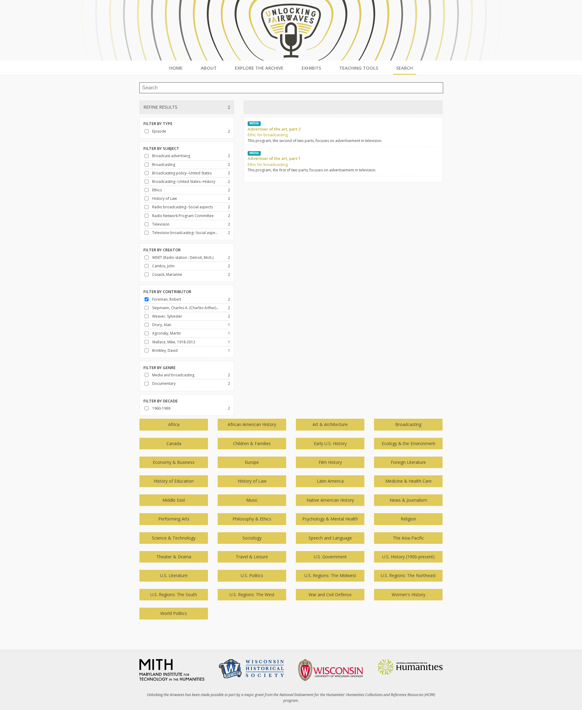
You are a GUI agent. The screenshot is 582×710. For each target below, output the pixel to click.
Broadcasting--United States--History (183, 181)
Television (160, 224)
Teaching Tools (358, 68)
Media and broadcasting (173, 375)
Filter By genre (159, 367)
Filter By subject (161, 148)
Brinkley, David (165, 350)
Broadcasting (163, 164)
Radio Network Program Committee (183, 215)
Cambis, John (163, 266)
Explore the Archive (259, 68)
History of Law (164, 198)
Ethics (157, 190)
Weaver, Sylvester (167, 316)
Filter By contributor (167, 291)
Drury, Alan (161, 324)
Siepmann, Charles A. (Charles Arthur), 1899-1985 (185, 307)
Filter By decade (160, 401)
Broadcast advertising (171, 155)
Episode (159, 131)
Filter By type (157, 123)
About (209, 68)
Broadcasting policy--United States (182, 173)
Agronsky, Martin (166, 333)
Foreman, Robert (166, 299)
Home (175, 68)
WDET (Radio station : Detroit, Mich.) (182, 257)
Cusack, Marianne (167, 274)
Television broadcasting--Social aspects (185, 232)
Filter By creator (162, 250)
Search (404, 68)
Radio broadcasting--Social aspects (182, 207)
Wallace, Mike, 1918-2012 (173, 342)
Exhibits (311, 68)
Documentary (164, 383)
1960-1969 (161, 408)
